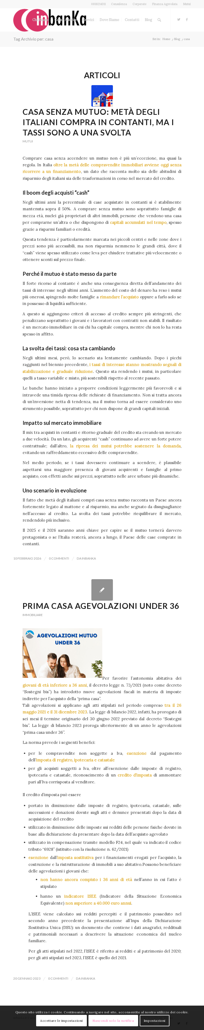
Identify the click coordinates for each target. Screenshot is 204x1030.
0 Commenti (59, 558)
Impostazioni (154, 1021)
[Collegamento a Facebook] (187, 20)
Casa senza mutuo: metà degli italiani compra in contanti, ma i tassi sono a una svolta (98, 122)
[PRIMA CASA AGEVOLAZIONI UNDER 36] (102, 590)
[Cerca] (159, 20)
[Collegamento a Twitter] (179, 20)
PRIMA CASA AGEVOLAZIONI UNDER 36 (101, 605)
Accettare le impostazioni (61, 1021)
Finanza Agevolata (164, 4)
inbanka (89, 558)
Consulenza (119, 4)
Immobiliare (33, 615)
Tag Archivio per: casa (33, 38)
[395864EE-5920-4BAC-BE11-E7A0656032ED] (102, 96)
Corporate (139, 4)
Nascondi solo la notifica (113, 1021)
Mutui (187, 4)
